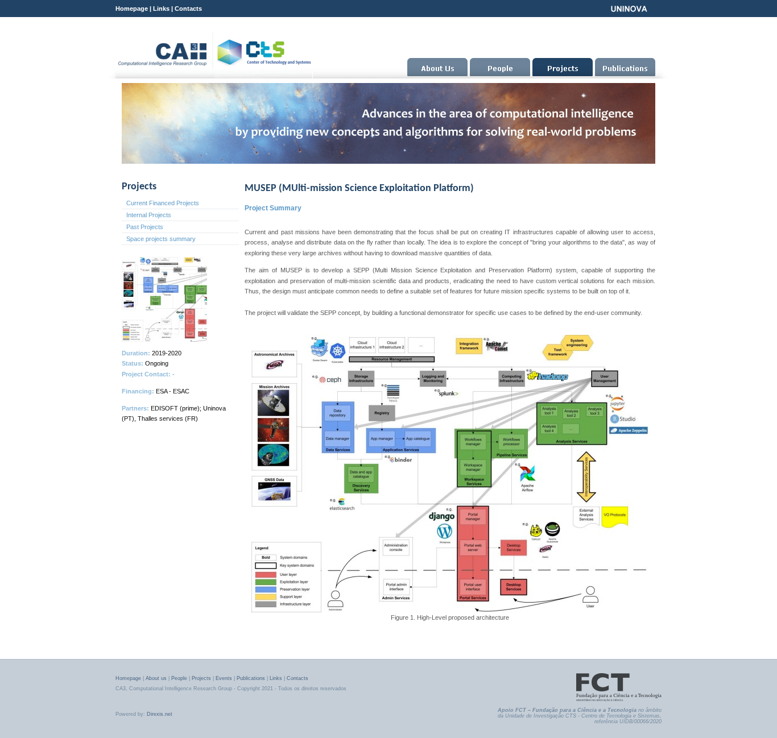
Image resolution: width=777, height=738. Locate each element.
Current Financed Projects (162, 203)
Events (224, 678)
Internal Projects (148, 215)
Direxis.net (159, 714)
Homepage (131, 8)
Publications (251, 678)
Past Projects (144, 226)
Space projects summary (161, 238)
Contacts (188, 8)
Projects (201, 678)
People (179, 678)
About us (156, 678)
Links (161, 8)
